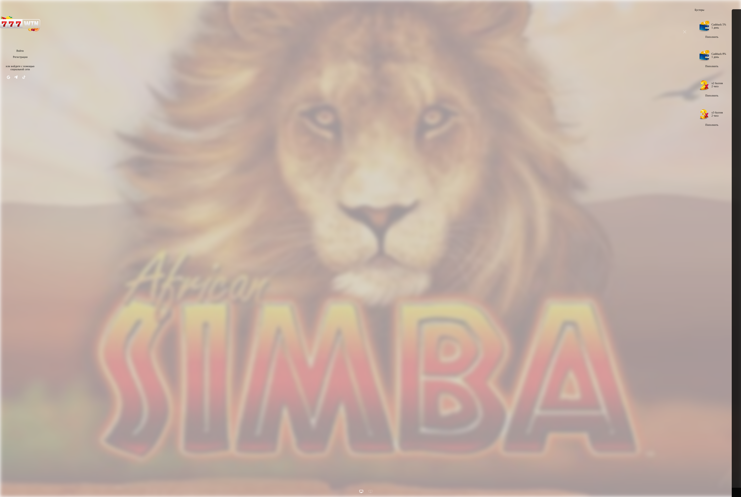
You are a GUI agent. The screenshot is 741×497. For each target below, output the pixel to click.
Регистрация (20, 57)
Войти (20, 50)
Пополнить (711, 37)
